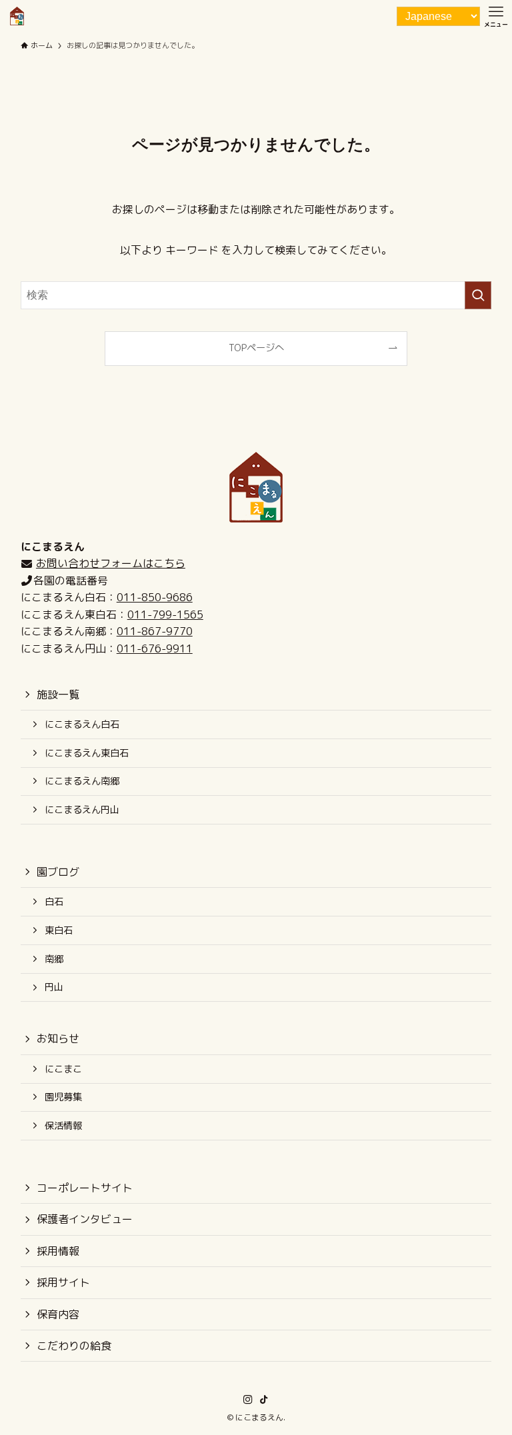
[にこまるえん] (17, 16)
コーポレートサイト (85, 1187)
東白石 (59, 930)
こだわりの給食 (74, 1345)
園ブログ (58, 871)
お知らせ (58, 1038)
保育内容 (58, 1314)
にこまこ (63, 1069)
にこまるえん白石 (82, 724)
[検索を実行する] (478, 295)
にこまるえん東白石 (87, 753)
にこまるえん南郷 (82, 781)
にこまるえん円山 (82, 809)
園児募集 (63, 1097)
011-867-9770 (155, 631)
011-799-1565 (165, 614)
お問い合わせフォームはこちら (110, 563)
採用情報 (58, 1251)
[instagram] (248, 1400)
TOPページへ (256, 348)
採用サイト (63, 1282)
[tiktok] (264, 1400)
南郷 (54, 959)
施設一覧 (58, 694)
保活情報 (63, 1125)
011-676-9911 (155, 648)
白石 (54, 901)
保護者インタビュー (85, 1219)
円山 (54, 987)
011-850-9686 (155, 597)
